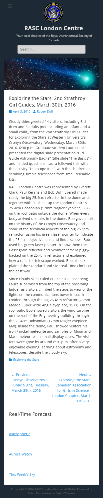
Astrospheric (19, 433)
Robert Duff (45, 111)
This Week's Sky (22, 474)
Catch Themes (65, 493)
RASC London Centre (53, 28)
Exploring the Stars (26, 359)
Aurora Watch (20, 454)
